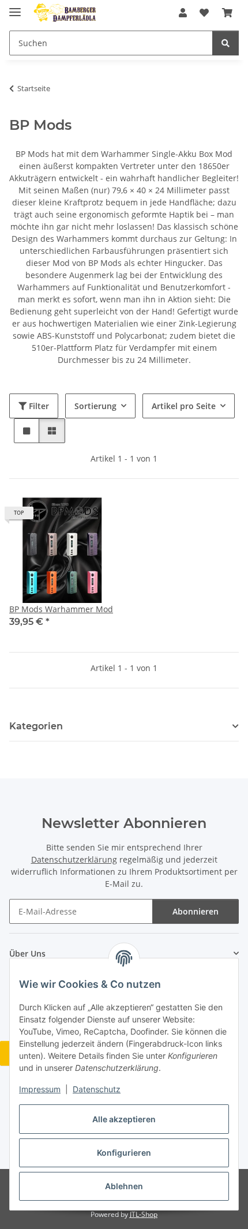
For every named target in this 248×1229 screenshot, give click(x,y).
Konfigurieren (124, 1152)
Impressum (40, 1089)
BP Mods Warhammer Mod (61, 609)
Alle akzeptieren (124, 1119)
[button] (182, 12)
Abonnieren (195, 911)
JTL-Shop (143, 1214)
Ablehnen (124, 1186)
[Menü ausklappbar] (15, 7)
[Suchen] (225, 43)
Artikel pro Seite (184, 405)
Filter (38, 405)
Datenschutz (97, 1089)
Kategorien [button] (36, 726)
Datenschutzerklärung (74, 859)
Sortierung (95, 405)
